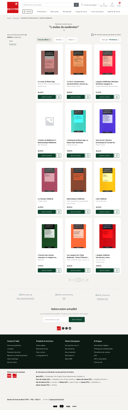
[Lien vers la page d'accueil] (12, 7)
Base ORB (68, 359)
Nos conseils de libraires (25, 298)
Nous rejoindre (70, 352)
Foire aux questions (14, 345)
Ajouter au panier (47, 97)
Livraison (10, 349)
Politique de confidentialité (103, 349)
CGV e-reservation (100, 359)
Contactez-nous (102, 299)
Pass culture (40, 352)
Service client (12, 362)
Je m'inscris (77, 319)
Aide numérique (12, 359)
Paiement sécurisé (13, 352)
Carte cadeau (40, 345)
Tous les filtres (43, 40)
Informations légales (101, 345)
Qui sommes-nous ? (72, 345)
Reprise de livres (42, 349)
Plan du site (98, 362)
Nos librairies (70, 349)
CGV (95, 355)
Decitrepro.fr (69, 355)
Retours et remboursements (17, 355)
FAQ (64, 298)
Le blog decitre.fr (42, 355)
